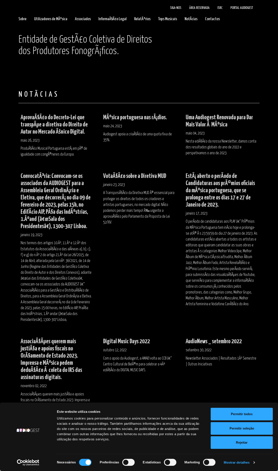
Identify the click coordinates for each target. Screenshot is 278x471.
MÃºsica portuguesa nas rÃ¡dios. (135, 117)
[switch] (128, 462)
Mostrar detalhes (237, 462)
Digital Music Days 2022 (126, 341)
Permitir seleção (242, 428)
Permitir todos (242, 414)
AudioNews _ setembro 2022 (214, 341)
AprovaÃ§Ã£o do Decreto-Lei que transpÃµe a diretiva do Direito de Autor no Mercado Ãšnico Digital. (54, 124)
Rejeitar (242, 442)
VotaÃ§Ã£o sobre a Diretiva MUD (134, 176)
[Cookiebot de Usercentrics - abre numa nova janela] (28, 462)
